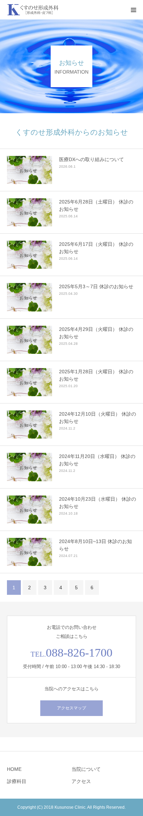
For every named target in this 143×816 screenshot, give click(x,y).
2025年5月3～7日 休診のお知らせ (96, 286)
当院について (86, 769)
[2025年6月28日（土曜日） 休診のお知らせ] (29, 212)
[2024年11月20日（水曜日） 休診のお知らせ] (29, 467)
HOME (14, 769)
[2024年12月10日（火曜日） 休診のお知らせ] (29, 424)
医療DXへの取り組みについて (91, 159)
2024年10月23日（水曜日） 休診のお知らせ (97, 502)
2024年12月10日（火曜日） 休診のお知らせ (97, 417)
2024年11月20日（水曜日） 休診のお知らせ (97, 459)
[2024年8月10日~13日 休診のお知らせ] (29, 552)
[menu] (133, 9)
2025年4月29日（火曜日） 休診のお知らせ (96, 332)
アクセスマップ (71, 708)
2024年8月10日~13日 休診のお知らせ (95, 545)
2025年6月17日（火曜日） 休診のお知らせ (96, 247)
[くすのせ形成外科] (33, 9)
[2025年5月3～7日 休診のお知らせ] (29, 297)
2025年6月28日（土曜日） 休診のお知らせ (96, 205)
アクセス (81, 781)
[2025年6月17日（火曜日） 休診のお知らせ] (29, 255)
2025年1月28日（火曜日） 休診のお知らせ (96, 375)
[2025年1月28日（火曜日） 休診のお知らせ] (29, 382)
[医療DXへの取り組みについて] (29, 170)
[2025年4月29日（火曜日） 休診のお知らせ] (29, 340)
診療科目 (16, 781)
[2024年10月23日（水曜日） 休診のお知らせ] (29, 510)
